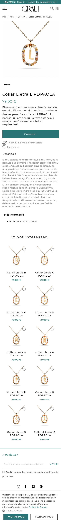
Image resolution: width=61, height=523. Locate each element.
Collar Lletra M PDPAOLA (16, 354)
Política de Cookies (38, 507)
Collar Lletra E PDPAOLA (16, 314)
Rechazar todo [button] (44, 517)
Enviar (54, 463)
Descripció (9, 154)
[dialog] (30, 507)
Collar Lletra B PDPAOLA (16, 274)
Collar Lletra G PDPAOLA (44, 314)
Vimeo (33, 486)
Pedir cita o (15, 142)
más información (32, 142)
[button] (30, 511)
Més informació (13, 214)
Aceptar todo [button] (16, 517)
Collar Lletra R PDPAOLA (44, 394)
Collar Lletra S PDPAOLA (16, 433)
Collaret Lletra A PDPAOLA (44, 433)
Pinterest (41, 486)
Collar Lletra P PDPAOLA (16, 394)
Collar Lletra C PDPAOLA (44, 274)
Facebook (25, 486)
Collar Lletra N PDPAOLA (44, 354)
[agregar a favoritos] (24, 249)
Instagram (18, 486)
